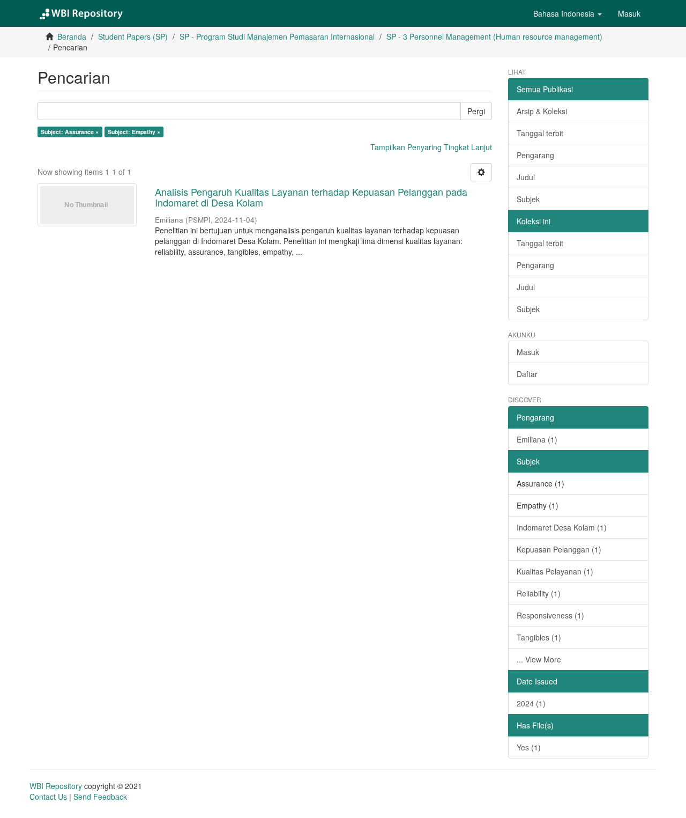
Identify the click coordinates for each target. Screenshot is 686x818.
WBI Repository (55, 785)
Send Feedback (100, 796)
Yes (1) (529, 747)
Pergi (476, 111)
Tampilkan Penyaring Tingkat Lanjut (431, 147)
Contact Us (48, 796)
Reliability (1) (539, 593)
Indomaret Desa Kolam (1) (562, 527)
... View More (539, 659)
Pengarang (535, 155)
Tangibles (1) (539, 637)
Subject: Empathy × (134, 132)
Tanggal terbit (540, 133)
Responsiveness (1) (550, 615)
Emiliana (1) (537, 439)
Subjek (528, 199)
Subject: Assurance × (70, 132)
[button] (567, 13)
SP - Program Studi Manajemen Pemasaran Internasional (277, 36)
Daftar (527, 374)
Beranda (71, 36)
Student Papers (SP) (133, 36)
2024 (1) (531, 703)
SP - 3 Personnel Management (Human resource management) (494, 36)
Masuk (528, 352)
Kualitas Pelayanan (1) (555, 571)
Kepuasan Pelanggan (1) (559, 549)
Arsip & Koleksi (542, 111)
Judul (526, 177)
